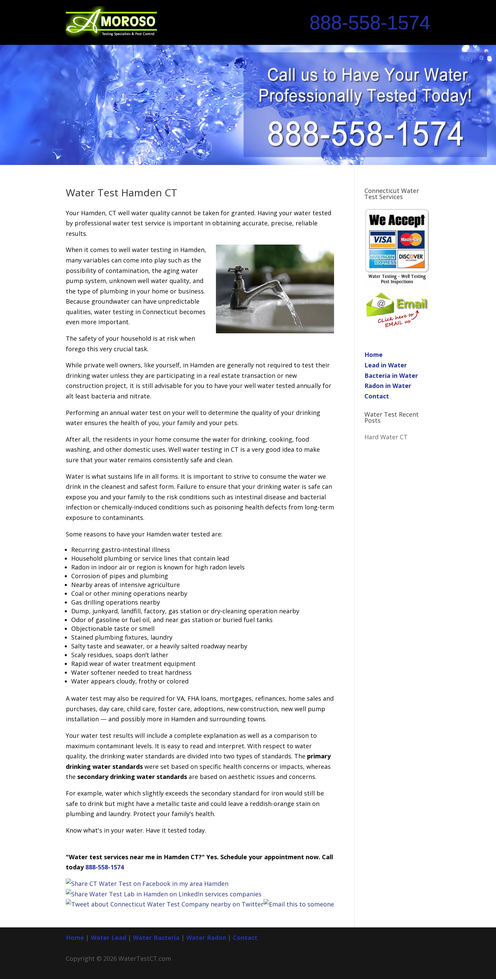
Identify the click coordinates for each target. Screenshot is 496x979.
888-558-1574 (369, 22)
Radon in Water (387, 386)
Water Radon (206, 937)
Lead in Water (385, 365)
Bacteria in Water (391, 375)
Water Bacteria (156, 937)
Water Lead (109, 937)
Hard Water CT (386, 437)
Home (373, 355)
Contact (376, 396)
